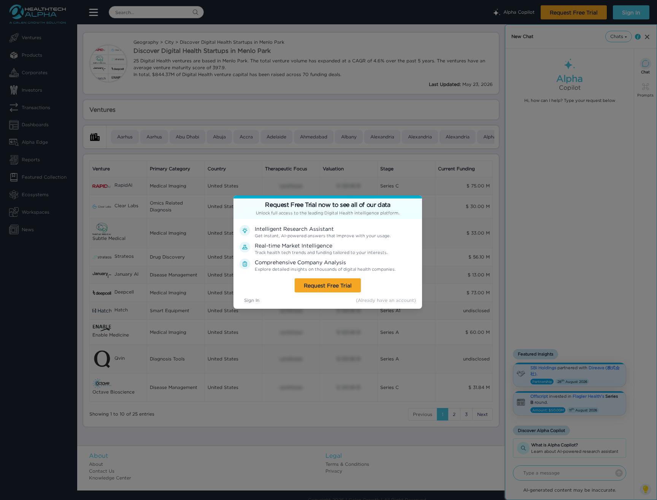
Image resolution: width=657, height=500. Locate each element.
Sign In (251, 300)
